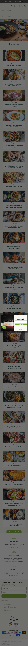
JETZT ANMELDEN (21, 324)
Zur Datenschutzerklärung (22, 329)
